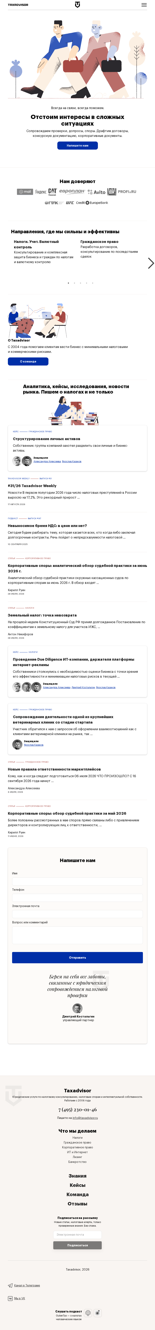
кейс (16, 432)
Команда (77, 1194)
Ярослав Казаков (71, 461)
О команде (28, 361)
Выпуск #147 (34, 519)
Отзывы (77, 1203)
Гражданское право (40, 432)
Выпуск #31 (46, 479)
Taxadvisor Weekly (18, 479)
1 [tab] (68, 283)
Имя (14, 873)
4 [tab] (87, 283)
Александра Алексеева (47, 461)
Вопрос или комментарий (30, 922)
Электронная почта (25, 906)
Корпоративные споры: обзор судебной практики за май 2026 (67, 813)
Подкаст (13, 519)
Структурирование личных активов (46, 439)
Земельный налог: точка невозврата (42, 615)
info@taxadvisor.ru (85, 1118)
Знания (77, 1176)
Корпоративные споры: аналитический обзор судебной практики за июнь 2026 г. (77, 568)
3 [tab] (81, 283)
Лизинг (77, 1157)
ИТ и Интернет (77, 1152)
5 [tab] (93, 283)
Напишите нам (77, 145)
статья (11, 558)
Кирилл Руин (16, 590)
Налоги (29, 608)
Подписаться (77, 1245)
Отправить (77, 957)
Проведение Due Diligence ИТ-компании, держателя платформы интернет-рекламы (73, 662)
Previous (5, 260)
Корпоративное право (38, 558)
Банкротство (77, 1162)
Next (150, 260)
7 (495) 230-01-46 (78, 1109)
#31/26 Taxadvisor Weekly (32, 486)
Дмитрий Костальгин (83, 687)
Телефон (18, 889)
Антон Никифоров (20, 634)
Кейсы (78, 1185)
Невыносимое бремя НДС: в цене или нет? (47, 526)
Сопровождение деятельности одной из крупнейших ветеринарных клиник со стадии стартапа (63, 719)
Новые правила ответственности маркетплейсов (54, 769)
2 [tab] (74, 283)
